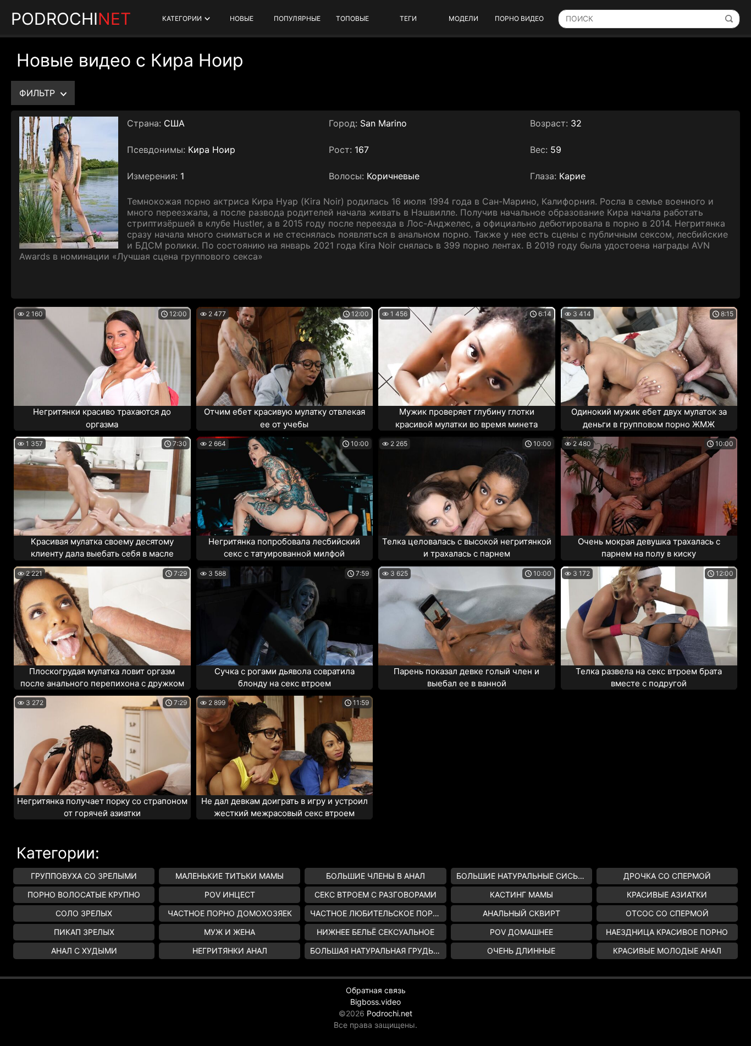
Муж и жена (229, 932)
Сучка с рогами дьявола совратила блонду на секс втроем (284, 677)
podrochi (71, 19)
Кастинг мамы (521, 894)
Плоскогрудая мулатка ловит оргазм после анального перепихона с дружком (102, 677)
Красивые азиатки (667, 894)
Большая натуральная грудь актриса (378, 950)
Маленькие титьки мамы (229, 875)
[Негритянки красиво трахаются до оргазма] (102, 356)
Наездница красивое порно (667, 932)
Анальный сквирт (521, 913)
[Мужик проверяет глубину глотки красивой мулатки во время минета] (466, 356)
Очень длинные (521, 950)
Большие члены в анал (375, 875)
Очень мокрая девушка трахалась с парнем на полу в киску (649, 547)
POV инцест (230, 894)
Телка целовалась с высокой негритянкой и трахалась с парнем (466, 547)
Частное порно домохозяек (230, 913)
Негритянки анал (229, 950)
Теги (408, 18)
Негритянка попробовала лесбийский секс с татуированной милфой (284, 547)
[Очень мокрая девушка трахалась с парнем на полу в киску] (649, 486)
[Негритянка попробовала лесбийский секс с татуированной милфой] (284, 486)
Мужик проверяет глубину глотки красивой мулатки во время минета (466, 418)
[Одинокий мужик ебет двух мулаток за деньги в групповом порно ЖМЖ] (649, 356)
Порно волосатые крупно (83, 894)
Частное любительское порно (377, 913)
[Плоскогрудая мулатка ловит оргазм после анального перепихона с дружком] (102, 615)
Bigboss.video (375, 1001)
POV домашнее (521, 932)
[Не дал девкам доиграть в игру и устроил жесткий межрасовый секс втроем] (284, 745)
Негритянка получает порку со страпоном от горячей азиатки (102, 807)
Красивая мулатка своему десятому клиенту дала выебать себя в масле (102, 547)
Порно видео (519, 18)
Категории (182, 18)
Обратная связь (376, 990)
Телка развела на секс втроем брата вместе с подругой (649, 677)
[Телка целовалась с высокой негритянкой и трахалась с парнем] (466, 486)
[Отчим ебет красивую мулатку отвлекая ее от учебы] (284, 356)
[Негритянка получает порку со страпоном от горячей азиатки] (102, 745)
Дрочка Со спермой (667, 875)
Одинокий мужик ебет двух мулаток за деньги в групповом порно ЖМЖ (649, 418)
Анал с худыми (84, 950)
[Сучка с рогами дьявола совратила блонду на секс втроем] (284, 615)
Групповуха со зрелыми (84, 875)
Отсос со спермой (667, 913)
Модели (463, 18)
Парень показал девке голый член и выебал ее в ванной (466, 677)
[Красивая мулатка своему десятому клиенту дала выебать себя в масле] (102, 486)
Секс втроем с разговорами (375, 894)
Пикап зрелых (84, 932)
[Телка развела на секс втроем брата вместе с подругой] (649, 615)
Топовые (352, 18)
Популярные (297, 18)
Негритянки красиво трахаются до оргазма (102, 418)
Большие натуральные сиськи (522, 875)
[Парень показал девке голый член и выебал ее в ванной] (466, 615)
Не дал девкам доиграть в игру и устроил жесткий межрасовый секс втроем (284, 807)
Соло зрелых (84, 913)
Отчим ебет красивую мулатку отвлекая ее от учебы (284, 418)
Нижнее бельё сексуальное (375, 932)
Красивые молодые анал (667, 950)
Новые (241, 18)
